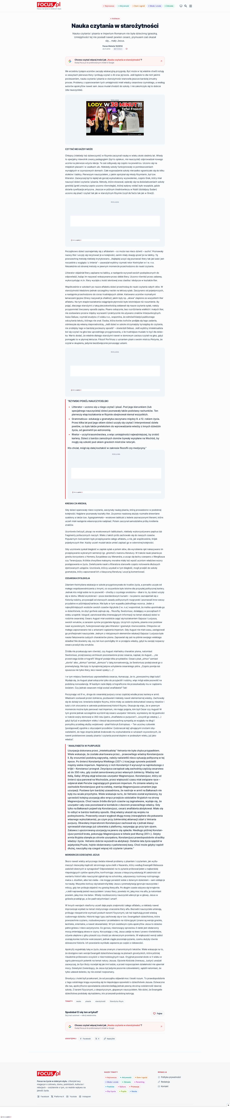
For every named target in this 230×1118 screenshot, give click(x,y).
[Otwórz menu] (190, 6)
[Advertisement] (115, 221)
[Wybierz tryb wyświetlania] (181, 6)
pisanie (88, 1001)
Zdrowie (169, 6)
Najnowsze (109, 6)
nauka (78, 1001)
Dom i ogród (139, 6)
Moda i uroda (155, 6)
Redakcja (165, 1081)
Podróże (110, 1087)
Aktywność (124, 6)
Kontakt (164, 1086)
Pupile (123, 1091)
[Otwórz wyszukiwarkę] (186, 6)
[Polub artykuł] (126, 49)
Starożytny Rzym (116, 1001)
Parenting (140, 1082)
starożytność (100, 1001)
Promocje (135, 1087)
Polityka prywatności (171, 1077)
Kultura (123, 1087)
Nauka (134, 1091)
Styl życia (111, 1091)
